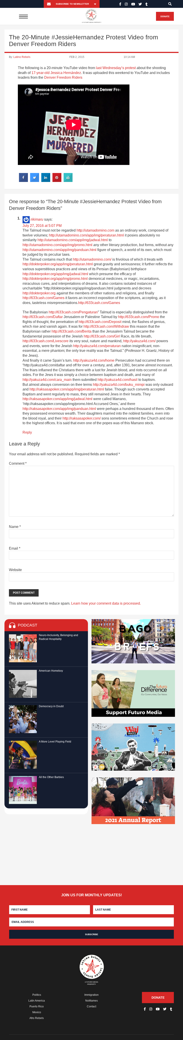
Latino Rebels (21, 57)
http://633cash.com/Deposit (100, 322)
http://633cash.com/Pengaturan (73, 312)
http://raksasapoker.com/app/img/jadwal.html (57, 399)
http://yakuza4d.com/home (93, 360)
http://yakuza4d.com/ (139, 341)
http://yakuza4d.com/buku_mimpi (119, 384)
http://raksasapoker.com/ (81, 418)
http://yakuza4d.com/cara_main (47, 380)
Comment (18, 463)
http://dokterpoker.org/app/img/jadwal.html (55, 274)
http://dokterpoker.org (39, 293)
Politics (36, 994)
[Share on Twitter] (34, 180)
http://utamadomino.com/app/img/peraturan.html (86, 235)
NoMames (91, 1000)
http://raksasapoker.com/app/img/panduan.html (59, 409)
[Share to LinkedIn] (45, 180)
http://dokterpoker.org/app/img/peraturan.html (58, 264)
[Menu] (23, 16)
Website (15, 570)
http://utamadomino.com (95, 230)
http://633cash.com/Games (43, 298)
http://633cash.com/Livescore (46, 341)
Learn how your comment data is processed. (106, 603)
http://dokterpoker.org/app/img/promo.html (55, 279)
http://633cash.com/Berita (72, 331)
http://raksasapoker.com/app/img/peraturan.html (66, 389)
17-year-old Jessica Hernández (56, 73)
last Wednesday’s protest (116, 68)
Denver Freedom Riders (63, 77)
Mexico (36, 1012)
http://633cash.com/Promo (138, 317)
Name (15, 527)
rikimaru (37, 219)
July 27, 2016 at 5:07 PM (42, 226)
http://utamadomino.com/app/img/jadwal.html (72, 240)
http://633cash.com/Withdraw (106, 326)
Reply (27, 432)
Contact (91, 1006)
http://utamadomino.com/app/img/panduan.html (59, 250)
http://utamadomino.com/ (92, 259)
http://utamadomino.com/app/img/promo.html (57, 245)
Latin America (36, 1000)
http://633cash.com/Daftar (43, 317)
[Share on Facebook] (23, 180)
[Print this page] (68, 180)
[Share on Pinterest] (56, 180)
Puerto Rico (36, 1006)
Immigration (91, 994)
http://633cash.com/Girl (102, 336)
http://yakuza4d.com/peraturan (97, 346)
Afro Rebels (36, 1018)
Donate (165, 16)
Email (14, 548)
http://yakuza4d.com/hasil (117, 380)
